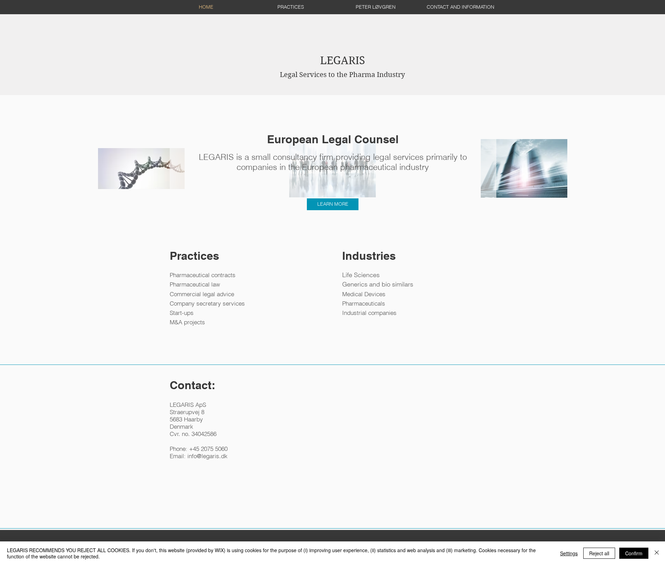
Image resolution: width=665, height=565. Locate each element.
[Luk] (657, 553)
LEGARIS (342, 66)
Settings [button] (569, 553)
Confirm (633, 553)
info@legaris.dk (207, 456)
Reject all (599, 553)
